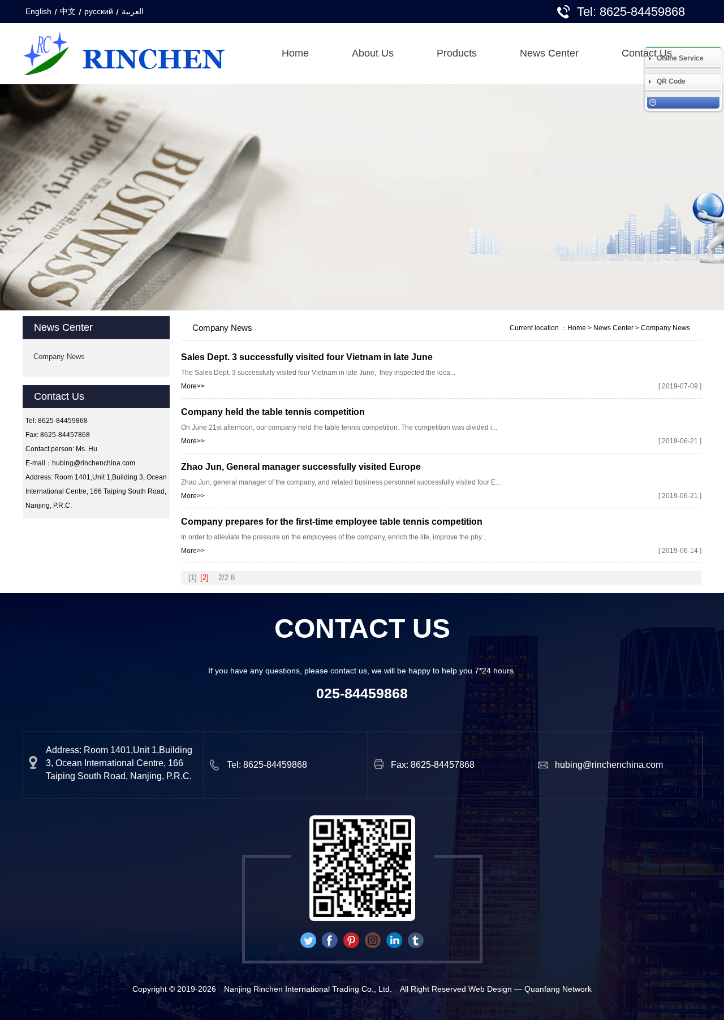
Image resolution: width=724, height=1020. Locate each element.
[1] (192, 577)
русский (98, 11)
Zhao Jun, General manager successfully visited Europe (301, 467)
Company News (59, 356)
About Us (373, 53)
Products (457, 53)
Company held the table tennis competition (273, 412)
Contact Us (647, 53)
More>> (193, 386)
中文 (68, 11)
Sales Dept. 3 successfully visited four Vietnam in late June (307, 357)
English (38, 11)
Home (295, 53)
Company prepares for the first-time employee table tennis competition (331, 521)
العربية (133, 11)
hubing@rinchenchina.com (93, 463)
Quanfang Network (558, 988)
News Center (549, 53)
